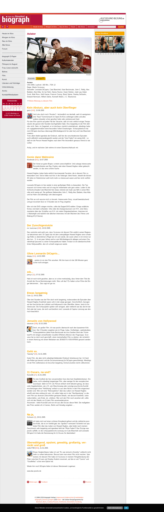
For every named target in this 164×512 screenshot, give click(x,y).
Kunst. (4, 79)
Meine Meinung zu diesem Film (40, 101)
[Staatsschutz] (111, 54)
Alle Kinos (81, 27)
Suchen (121, 27)
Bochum (39, 502)
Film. (4, 75)
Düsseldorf (70, 502)
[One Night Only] (100, 54)
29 (18, 106)
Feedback (44, 482)
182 (33, 110)
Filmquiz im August (9, 64)
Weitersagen (33, 482)
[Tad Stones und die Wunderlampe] (106, 54)
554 (37, 448)
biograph (38, 500)
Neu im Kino (63, 27)
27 (12, 106)
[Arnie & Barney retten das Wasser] (121, 54)
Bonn (45, 502)
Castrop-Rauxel (52, 502)
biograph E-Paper (9, 56)
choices (45, 500)
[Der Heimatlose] (118, 54)
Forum (73, 27)
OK (126, 508)
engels (51, 500)
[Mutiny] (108, 54)
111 (34, 256)
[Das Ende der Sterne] (98, 54)
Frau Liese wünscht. (10, 68)
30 (21, 106)
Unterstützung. (8, 87)
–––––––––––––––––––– (12, 53)
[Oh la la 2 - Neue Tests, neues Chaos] (103, 54)
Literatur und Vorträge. (11, 83)
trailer (59, 500)
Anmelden (91, 27)
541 (36, 160)
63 (36, 354)
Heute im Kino (38, 27)
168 (39, 228)
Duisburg (78, 502)
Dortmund (62, 502)
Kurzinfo (31, 78)
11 (34, 275)
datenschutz (69, 497)
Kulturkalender (8, 60)
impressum (60, 497)
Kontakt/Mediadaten (10, 95)
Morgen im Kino (51, 27)
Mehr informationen (115, 508)
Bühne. (5, 72)
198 (35, 324)
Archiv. (4, 91)
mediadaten (79, 497)
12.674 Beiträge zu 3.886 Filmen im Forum (12, 114)
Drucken (88, 482)
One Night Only (101, 51)
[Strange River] (116, 54)
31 (4, 109)
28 (15, 106)
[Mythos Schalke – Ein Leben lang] (113, 54)
